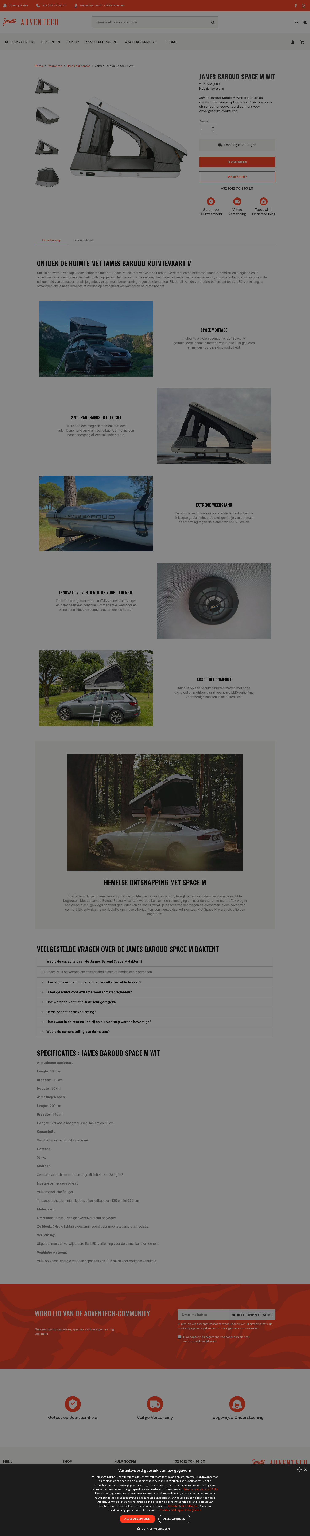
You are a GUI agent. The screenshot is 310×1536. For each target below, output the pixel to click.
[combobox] (299, 1469)
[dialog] (155, 1500)
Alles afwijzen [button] (174, 1519)
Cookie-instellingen (171, 1510)
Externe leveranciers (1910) (200, 1489)
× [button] (305, 1469)
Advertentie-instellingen (182, 1506)
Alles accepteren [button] (137, 1519)
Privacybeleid (193, 1510)
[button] (155, 1528)
